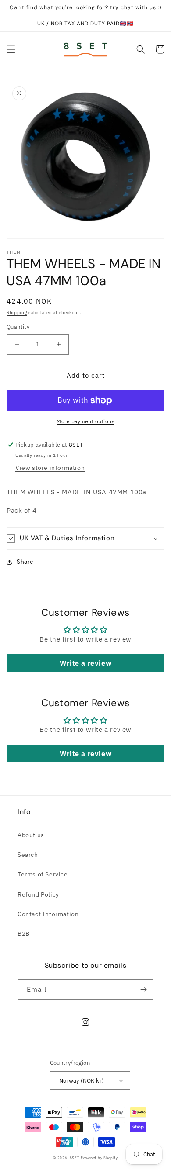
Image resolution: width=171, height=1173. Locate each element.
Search (28, 855)
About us (31, 835)
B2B (24, 934)
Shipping (17, 312)
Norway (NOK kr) (81, 1080)
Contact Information (48, 914)
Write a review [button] (85, 663)
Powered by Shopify (99, 1157)
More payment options (85, 421)
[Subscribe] (143, 989)
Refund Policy (38, 894)
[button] (11, 49)
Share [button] (25, 562)
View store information (50, 468)
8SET (75, 1157)
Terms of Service (43, 874)
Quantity (18, 327)
